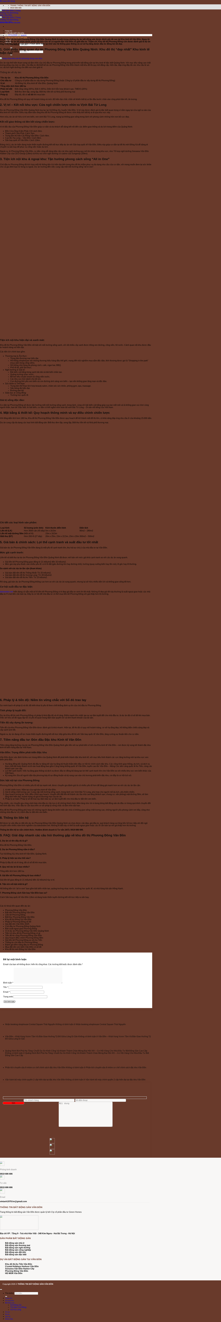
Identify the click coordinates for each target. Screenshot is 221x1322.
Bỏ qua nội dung (7, 1)
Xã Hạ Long (15, 1309)
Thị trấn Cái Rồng (18, 1307)
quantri (24, 35)
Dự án (7, 1314)
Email (6, 992)
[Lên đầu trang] (1, 1289)
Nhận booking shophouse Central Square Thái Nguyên (30, 1024)
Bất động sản (9, 1303)
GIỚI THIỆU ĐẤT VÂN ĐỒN (14, 33)
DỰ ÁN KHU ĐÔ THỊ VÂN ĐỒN (16, 38)
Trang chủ (8, 1298)
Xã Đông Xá (15, 1305)
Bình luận (8, 983)
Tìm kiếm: (14, 52)
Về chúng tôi (9, 1300)
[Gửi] (6, 1296)
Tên (5, 987)
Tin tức (7, 1312)
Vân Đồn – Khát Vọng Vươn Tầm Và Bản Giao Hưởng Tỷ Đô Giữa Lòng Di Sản (41, 1036)
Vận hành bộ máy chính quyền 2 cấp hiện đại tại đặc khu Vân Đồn (35, 1080)
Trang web (8, 997)
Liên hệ (7, 1317)
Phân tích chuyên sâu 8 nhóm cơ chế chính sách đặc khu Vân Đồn (35, 1067)
